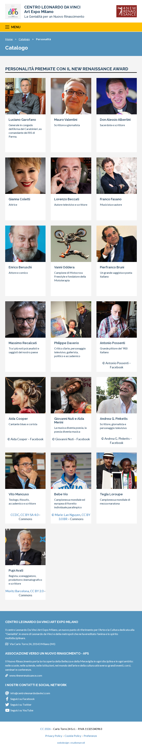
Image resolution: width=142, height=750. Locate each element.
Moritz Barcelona (17, 591)
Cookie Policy (73, 735)
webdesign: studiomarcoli (71, 742)
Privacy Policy (53, 735)
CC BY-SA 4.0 (29, 515)
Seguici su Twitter (21, 704)
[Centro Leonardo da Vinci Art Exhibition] (13, 11)
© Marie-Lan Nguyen (66, 515)
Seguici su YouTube (21, 710)
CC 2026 (45, 728)
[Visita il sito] (126, 11)
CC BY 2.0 (36, 591)
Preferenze (90, 735)
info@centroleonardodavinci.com (30, 693)
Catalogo (24, 39)
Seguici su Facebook (22, 698)
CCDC (15, 515)
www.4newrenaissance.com (25, 675)
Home (9, 39)
